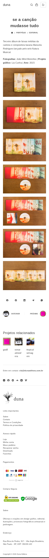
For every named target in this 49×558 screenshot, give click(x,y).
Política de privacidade (13, 425)
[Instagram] (4, 380)
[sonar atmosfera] (18, 342)
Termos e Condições (12, 422)
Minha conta (8, 442)
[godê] (7, 342)
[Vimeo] (26, 380)
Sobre (5, 416)
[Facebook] (7, 300)
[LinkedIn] (24, 300)
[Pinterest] (16, 300)
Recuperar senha (10, 448)
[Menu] (43, 5)
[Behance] (13, 380)
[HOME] (12, 33)
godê (5, 350)
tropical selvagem (30, 353)
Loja (5, 439)
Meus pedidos (9, 445)
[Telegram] (33, 300)
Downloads (8, 451)
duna (6, 5)
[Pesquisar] (31, 5)
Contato (6, 419)
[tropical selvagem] (30, 342)
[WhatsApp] (41, 300)
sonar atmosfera (18, 353)
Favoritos (7, 454)
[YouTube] (21, 380)
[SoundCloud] (17, 380)
